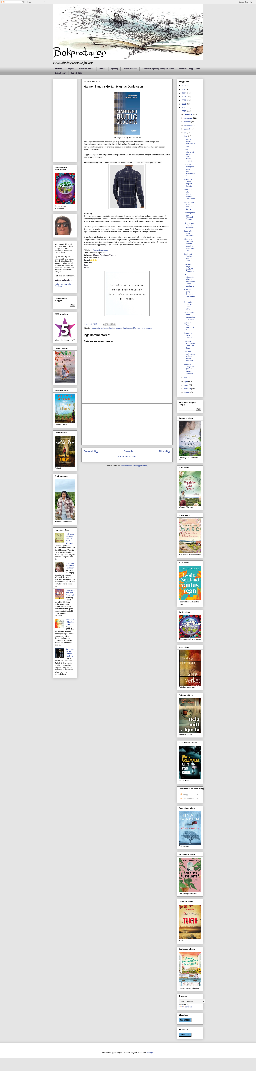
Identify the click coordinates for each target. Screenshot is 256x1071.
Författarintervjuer (130, 69)
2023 (184, 97)
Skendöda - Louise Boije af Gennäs (188, 182)
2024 (184, 93)
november (188, 118)
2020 (184, 107)
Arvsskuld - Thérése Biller (70, 622)
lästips (112, 328)
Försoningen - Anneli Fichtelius (189, 225)
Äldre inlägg (164, 451)
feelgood (104, 328)
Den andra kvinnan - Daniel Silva (188, 305)
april (186, 381)
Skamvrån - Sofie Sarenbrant (189, 233)
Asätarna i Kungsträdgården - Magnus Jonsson (189, 368)
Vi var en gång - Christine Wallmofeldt (189, 293)
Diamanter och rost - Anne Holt (70, 592)
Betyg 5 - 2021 (60, 73)
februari (187, 389)
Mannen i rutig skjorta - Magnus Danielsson (189, 194)
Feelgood (70, 69)
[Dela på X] (109, 324)
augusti (187, 129)
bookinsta (96, 328)
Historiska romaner (86, 69)
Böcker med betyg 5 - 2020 (189, 69)
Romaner (102, 69)
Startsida (58, 69)
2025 (184, 89)
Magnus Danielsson (100, 250)
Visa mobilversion (127, 456)
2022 (184, 100)
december (188, 114)
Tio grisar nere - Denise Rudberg (70, 652)
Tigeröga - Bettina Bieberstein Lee (189, 142)
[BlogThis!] (106, 324)
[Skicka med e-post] (104, 324)
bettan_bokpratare (63, 280)
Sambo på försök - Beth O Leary (188, 257)
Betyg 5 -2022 (76, 73)
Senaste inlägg (91, 451)
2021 (184, 104)
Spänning (114, 69)
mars (186, 385)
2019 (184, 111)
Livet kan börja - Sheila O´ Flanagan (189, 267)
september (189, 125)
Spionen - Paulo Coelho (188, 335)
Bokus (86, 265)
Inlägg (185, 794)
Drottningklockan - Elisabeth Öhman (189, 216)
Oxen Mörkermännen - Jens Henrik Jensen (189, 155)
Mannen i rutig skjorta (142, 328)
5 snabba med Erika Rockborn (70, 565)
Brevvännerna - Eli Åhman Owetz (189, 205)
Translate (188, 1007)
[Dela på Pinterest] (114, 324)
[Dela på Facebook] (112, 324)
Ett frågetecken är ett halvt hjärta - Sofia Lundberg (189, 280)
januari (187, 392)
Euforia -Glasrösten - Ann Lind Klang (189, 344)
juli (185, 132)
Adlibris (86, 267)
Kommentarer (188, 798)
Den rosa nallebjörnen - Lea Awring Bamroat (189, 356)
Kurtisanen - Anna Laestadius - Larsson (189, 315)
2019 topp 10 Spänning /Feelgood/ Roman (158, 69)
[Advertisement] (127, 424)
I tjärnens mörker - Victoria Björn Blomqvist (70, 538)
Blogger (150, 1052)
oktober (187, 122)
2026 (184, 86)
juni (186, 136)
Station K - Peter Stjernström (189, 326)
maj (186, 378)
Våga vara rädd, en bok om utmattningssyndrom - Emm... (189, 244)
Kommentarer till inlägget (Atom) (134, 466)
